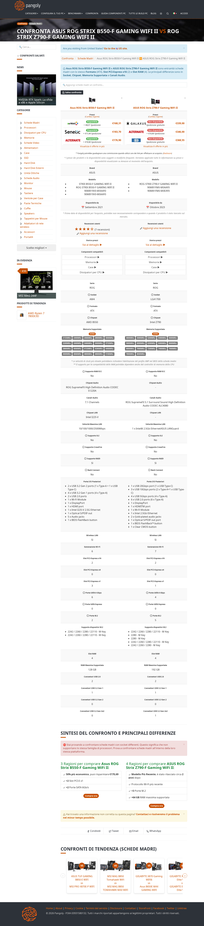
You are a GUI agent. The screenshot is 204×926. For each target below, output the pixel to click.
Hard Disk (29, 163)
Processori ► (92, 257)
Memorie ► (92, 262)
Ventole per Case (33, 198)
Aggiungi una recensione (94, 233)
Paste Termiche (32, 203)
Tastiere (28, 193)
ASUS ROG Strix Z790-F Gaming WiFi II (155, 107)
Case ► (92, 267)
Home (49, 908)
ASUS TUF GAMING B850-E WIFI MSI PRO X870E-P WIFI (81, 881)
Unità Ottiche (31, 173)
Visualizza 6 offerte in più (92, 146)
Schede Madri (32, 122)
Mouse (28, 188)
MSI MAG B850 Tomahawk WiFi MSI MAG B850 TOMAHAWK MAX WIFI (115, 883)
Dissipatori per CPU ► (92, 272)
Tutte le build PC (138, 13)
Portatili (28, 237)
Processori (30, 127)
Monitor (28, 183)
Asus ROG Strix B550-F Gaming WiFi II (92, 107)
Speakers (29, 213)
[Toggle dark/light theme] (161, 13)
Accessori (29, 232)
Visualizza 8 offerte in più (155, 146)
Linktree (182, 908)
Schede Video (31, 142)
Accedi (184, 13)
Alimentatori (31, 148)
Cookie (79, 908)
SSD (26, 158)
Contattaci (130, 908)
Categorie (31, 13)
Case (26, 153)
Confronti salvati (31, 55)
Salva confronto (73, 92)
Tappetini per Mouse (35, 218)
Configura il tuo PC (52, 13)
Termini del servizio (97, 908)
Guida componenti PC (113, 13)
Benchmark (74, 13)
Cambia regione (92, 116)
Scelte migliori (35, 248)
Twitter (171, 908)
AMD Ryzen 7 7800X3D (36, 314)
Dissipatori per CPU (35, 132)
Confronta (92, 13)
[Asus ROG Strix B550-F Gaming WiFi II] (92, 99)
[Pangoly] (27, 3)
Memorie (29, 137)
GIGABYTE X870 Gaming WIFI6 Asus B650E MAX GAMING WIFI (149, 883)
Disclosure (167, 153)
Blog (153, 13)
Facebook (158, 908)
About (58, 908)
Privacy (69, 908)
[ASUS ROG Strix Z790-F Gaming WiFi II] (155, 101)
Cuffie (27, 208)
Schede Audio (31, 178)
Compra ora (91, 795)
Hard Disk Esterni (34, 168)
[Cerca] (167, 13)
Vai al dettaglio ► (92, 244)
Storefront (145, 908)
